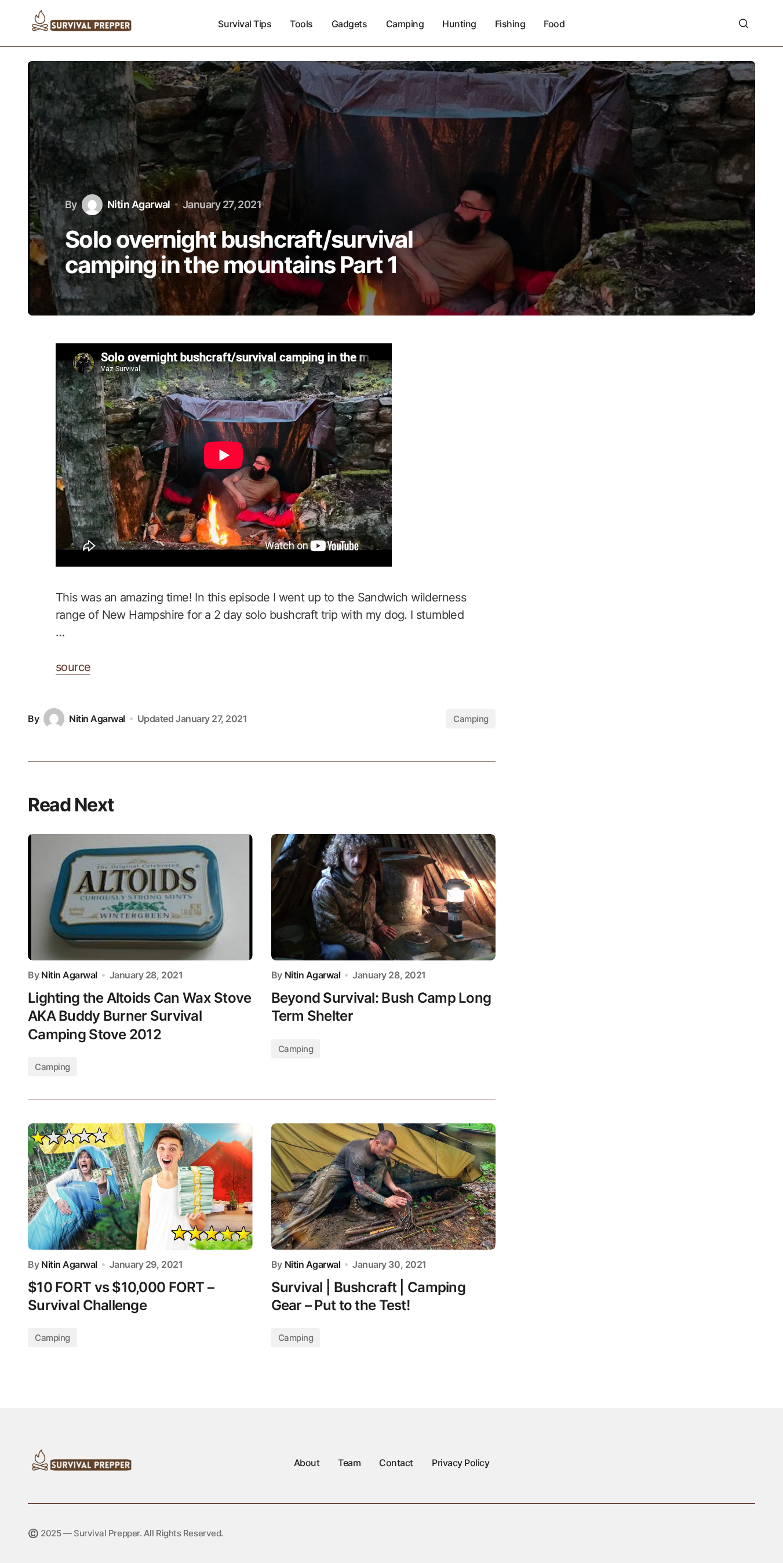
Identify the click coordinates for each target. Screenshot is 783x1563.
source (73, 667)
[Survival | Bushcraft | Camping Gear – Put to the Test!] (383, 1186)
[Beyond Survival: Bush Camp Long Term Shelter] (383, 897)
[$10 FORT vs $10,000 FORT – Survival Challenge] (140, 1186)
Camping (471, 718)
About (307, 1462)
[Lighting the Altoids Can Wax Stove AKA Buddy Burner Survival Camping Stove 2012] (140, 897)
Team (349, 1462)
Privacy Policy (460, 1462)
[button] (743, 23)
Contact (396, 1462)
